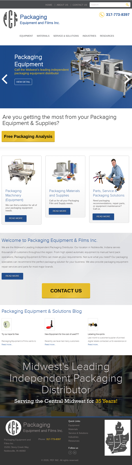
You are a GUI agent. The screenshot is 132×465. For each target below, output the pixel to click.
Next (127, 79)
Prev (5, 79)
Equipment (26, 36)
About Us (62, 5)
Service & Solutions (66, 36)
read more (12, 276)
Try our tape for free (10, 334)
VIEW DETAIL (23, 82)
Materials (43, 36)
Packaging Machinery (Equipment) (14, 195)
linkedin (74, 452)
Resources (107, 36)
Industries (89, 36)
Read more (16, 218)
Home (48, 5)
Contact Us (80, 5)
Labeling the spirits (96, 334)
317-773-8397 (118, 14)
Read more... (7, 344)
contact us (66, 290)
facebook (70, 452)
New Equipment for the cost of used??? (62, 334)
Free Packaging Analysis (28, 136)
